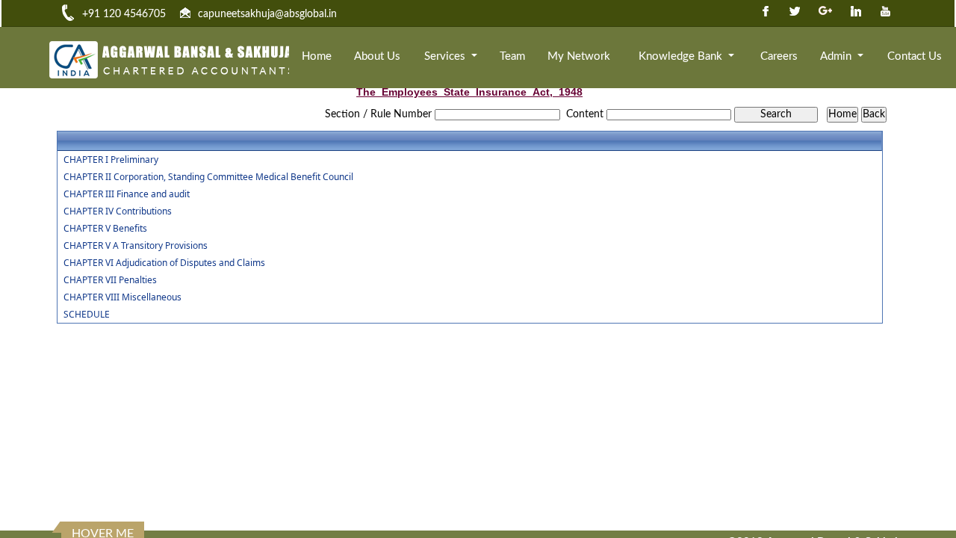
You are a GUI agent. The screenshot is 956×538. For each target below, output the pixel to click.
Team (512, 56)
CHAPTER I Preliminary (110, 160)
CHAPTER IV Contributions (117, 211)
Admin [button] (837, 56)
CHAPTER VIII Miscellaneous (122, 297)
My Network (578, 56)
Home (317, 56)
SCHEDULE (86, 315)
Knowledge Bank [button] (682, 56)
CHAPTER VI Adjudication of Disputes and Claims (164, 263)
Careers (779, 56)
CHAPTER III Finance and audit (126, 194)
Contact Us (914, 56)
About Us (377, 56)
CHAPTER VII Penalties (110, 280)
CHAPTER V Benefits (105, 229)
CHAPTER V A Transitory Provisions (135, 246)
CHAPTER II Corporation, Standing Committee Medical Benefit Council (208, 177)
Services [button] (446, 56)
